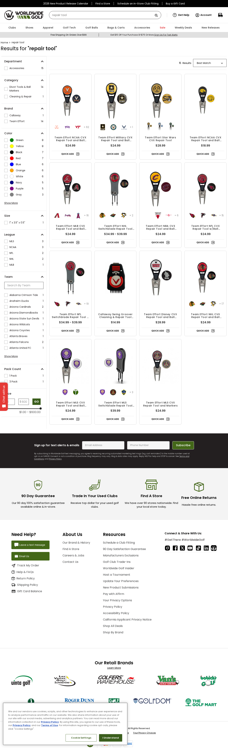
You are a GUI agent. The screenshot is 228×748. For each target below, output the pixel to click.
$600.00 (34, 412)
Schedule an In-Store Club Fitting (138, 3)
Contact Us (70, 562)
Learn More (114, 668)
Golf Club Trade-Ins (117, 562)
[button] (181, 15)
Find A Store (71, 549)
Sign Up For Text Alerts (166, 34)
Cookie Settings (81, 737)
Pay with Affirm (113, 594)
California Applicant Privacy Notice (127, 619)
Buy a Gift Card (175, 3)
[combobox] (105, 15)
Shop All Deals (113, 626)
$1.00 (22, 412)
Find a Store (102, 3)
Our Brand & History (76, 543)
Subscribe (183, 445)
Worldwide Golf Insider (118, 568)
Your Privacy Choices (144, 732)
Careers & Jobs (73, 555)
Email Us (24, 556)
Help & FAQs (25, 572)
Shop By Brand (113, 632)
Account (206, 15)
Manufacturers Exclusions (121, 555)
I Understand (110, 737)
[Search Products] (157, 16)
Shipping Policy (27, 585)
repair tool (18, 42)
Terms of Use (49, 725)
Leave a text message (32, 544)
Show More (11, 203)
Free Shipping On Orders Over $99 (69, 34)
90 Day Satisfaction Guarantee (124, 549)
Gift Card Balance (29, 591)
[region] (65, 724)
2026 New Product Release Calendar (65, 3)
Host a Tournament (116, 575)
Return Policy (25, 578)
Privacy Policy (55, 459)
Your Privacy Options (117, 600)
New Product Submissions (121, 587)
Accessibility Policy (116, 613)
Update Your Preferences (121, 581)
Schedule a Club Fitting (119, 543)
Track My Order (28, 565)
